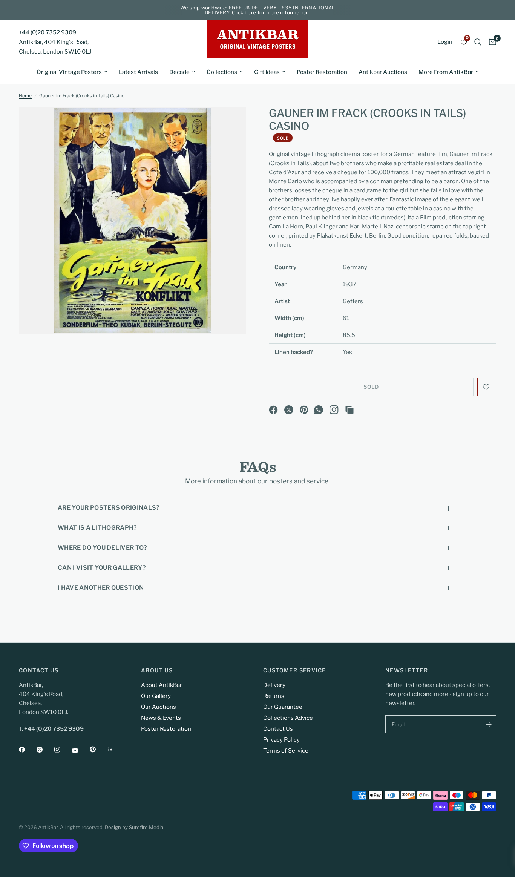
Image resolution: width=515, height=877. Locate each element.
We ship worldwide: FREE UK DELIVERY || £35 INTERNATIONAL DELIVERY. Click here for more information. (257, 10)
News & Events (161, 717)
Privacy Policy (281, 739)
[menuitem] (72, 72)
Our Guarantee (282, 707)
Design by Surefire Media (134, 827)
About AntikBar (161, 685)
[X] (288, 409)
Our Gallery (156, 696)
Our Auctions (158, 707)
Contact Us (278, 728)
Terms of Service (285, 750)
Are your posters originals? (109, 507)
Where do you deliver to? (102, 547)
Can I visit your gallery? (102, 567)
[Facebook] (273, 409)
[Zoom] (230, 122)
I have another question (101, 587)
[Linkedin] (115, 749)
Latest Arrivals (138, 72)
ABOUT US (157, 670)
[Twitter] (45, 749)
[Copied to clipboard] (349, 409)
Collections (222, 72)
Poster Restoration (322, 72)
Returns (273, 696)
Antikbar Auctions (383, 72)
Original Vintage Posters (69, 72)
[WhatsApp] (318, 409)
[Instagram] (334, 409)
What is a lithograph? (97, 527)
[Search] (478, 42)
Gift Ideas (267, 72)
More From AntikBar (445, 72)
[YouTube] (80, 750)
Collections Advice (288, 717)
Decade (179, 72)
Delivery (274, 685)
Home (25, 95)
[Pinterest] (304, 409)
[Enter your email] (488, 724)
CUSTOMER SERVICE (294, 670)
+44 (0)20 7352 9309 (47, 32)
